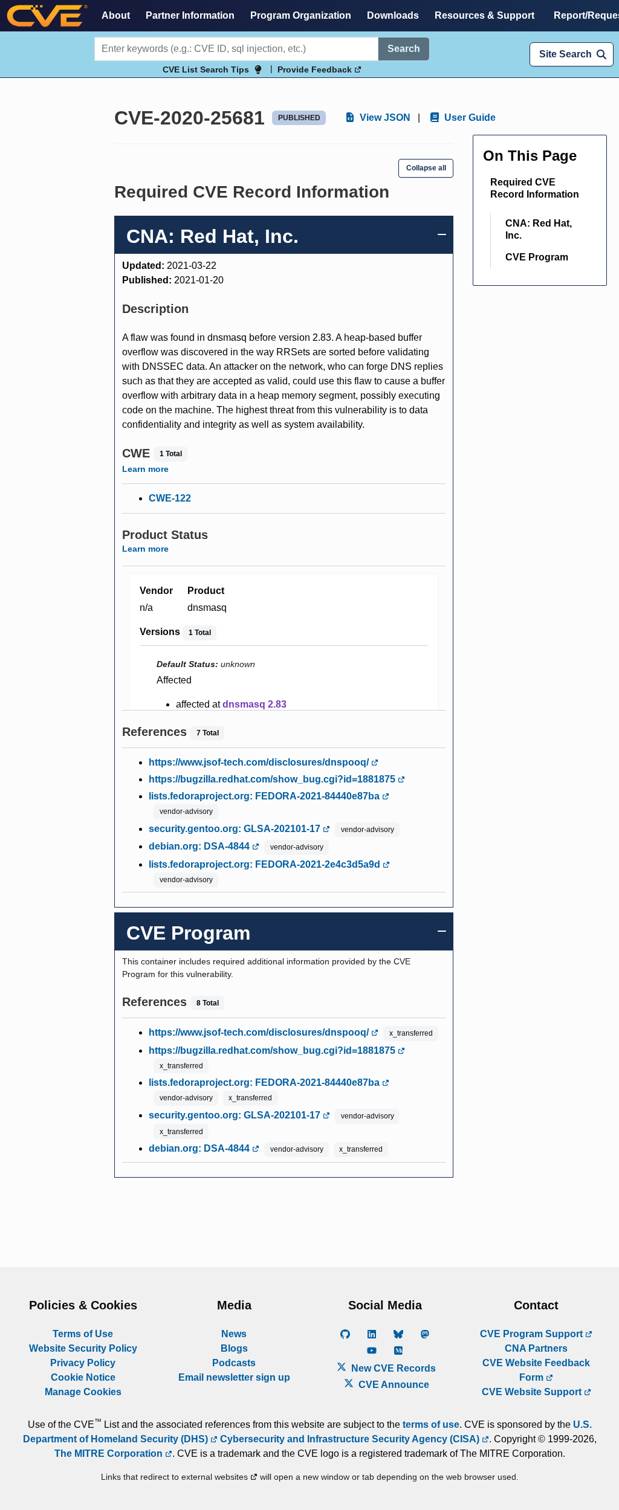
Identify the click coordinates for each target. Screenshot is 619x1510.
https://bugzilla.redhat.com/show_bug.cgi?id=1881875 (273, 779)
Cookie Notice (83, 1377)
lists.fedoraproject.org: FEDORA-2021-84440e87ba (265, 796)
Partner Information (190, 15)
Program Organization (300, 15)
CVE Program (536, 257)
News (234, 1334)
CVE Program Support (532, 1334)
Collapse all (426, 168)
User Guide (469, 117)
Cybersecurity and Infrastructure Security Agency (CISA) (350, 1439)
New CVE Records (392, 1368)
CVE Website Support (533, 1392)
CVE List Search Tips (206, 69)
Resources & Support (484, 15)
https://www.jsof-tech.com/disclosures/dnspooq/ (260, 762)
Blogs (234, 1348)
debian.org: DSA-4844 (200, 846)
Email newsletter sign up (234, 1377)
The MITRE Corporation (109, 1453)
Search (403, 49)
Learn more (145, 469)
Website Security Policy (83, 1348)
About (116, 15)
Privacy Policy (82, 1363)
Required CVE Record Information (534, 188)
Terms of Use (83, 1334)
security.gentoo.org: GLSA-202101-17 (236, 829)
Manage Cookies (83, 1392)
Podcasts (234, 1363)
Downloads (393, 15)
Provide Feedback (315, 69)
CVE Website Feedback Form (536, 1370)
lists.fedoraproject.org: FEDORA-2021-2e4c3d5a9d (266, 864)
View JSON (383, 117)
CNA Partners (536, 1348)
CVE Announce (392, 1384)
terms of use (431, 1424)
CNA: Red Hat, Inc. (538, 229)
